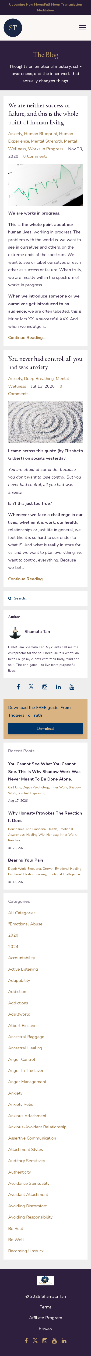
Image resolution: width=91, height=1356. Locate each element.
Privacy (45, 1328)
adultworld (19, 1014)
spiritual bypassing (31, 793)
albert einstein (22, 1025)
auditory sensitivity (26, 1161)
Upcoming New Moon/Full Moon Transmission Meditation (45, 7)
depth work (17, 868)
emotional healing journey (27, 874)
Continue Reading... (27, 337)
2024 (13, 946)
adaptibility (19, 980)
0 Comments (35, 156)
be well (16, 1240)
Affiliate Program (45, 1318)
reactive (14, 840)
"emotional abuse (25, 924)
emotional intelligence (64, 874)
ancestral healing (25, 1048)
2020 (13, 935)
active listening (23, 969)
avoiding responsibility (30, 1217)
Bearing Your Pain (25, 860)
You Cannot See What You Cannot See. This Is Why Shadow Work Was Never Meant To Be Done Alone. (44, 771)
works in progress (45, 149)
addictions (18, 1003)
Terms (46, 1307)
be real (15, 1228)
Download (45, 728)
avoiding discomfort (27, 1206)
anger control (21, 1059)
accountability (21, 958)
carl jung (14, 787)
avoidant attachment (28, 1194)
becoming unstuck (26, 1251)
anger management (27, 1082)
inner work (59, 787)
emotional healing (68, 868)
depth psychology (36, 787)
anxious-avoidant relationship (37, 1127)
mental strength (46, 141)
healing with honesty (42, 834)
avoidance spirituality (28, 1183)
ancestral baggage (26, 1037)
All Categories (21, 913)
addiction (17, 991)
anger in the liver (26, 1070)
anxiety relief (21, 1104)
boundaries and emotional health (32, 829)
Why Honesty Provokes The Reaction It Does (45, 816)
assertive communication (32, 1138)
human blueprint (40, 134)
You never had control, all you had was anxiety (45, 362)
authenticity (19, 1172)
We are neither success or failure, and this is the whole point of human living (43, 113)
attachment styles (25, 1149)
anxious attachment (27, 1116)
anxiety (15, 134)
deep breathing (39, 378)
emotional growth (40, 868)
